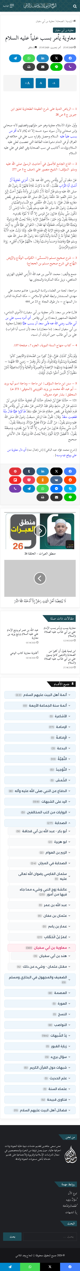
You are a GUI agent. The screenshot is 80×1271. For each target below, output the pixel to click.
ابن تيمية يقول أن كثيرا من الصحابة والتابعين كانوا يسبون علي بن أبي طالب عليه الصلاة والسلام (60, 657)
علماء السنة (55, 1089)
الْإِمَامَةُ (59, 737)
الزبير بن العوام (53, 852)
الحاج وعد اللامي (23, 1255)
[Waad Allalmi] (40, 6)
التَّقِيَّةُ (59, 759)
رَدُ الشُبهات (54, 1035)
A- (53, 83)
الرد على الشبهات (50, 801)
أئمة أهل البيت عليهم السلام (41, 695)
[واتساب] (29, 58)
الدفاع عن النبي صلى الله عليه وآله (38, 791)
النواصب (57, 1025)
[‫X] (56, 58)
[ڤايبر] (70, 67)
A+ (27, 83)
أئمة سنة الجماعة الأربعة (45, 705)
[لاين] (56, 67)
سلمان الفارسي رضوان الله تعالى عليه (42, 876)
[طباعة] (29, 67)
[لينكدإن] (43, 58)
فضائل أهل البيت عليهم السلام (40, 1110)
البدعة (59, 748)
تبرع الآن (72, 1193)
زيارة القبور (56, 1046)
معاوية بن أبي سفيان (45, 21)
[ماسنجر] (56, 489)
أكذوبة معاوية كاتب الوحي (24, 653)
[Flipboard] (15, 480)
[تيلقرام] (15, 58)
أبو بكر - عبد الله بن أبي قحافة (41, 831)
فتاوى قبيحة (54, 1099)
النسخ (60, 1014)
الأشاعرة (58, 716)
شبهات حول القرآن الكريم (45, 1067)
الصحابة (60, 21)
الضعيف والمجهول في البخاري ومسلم (38, 979)
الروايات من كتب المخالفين (44, 812)
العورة (60, 1003)
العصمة (57, 993)
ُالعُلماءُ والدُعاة (70, 1206)
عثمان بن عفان (52, 916)
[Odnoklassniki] (43, 480)
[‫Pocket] (29, 480)
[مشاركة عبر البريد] (43, 67)
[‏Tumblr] (29, 471)
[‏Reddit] (70, 480)
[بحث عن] (75, 7)
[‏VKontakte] (56, 480)
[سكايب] (70, 489)
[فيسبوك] (70, 58)
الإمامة (58, 727)
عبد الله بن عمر (53, 905)
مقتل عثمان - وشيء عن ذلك (42, 966)
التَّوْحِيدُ (58, 769)
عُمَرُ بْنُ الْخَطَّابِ (52, 937)
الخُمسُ (59, 780)
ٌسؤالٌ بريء (71, 1199)
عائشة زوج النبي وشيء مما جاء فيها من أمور (43, 891)
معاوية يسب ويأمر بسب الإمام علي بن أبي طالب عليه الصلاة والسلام (60, 632)
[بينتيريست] (15, 471)
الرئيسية (69, 21)
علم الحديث (56, 1078)
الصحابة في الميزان (49, 863)
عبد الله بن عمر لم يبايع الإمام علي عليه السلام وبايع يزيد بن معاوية (22, 634)
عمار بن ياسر (55, 926)
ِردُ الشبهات (71, 1212)
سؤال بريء (56, 1057)
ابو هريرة (57, 842)
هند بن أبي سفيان (50, 956)
